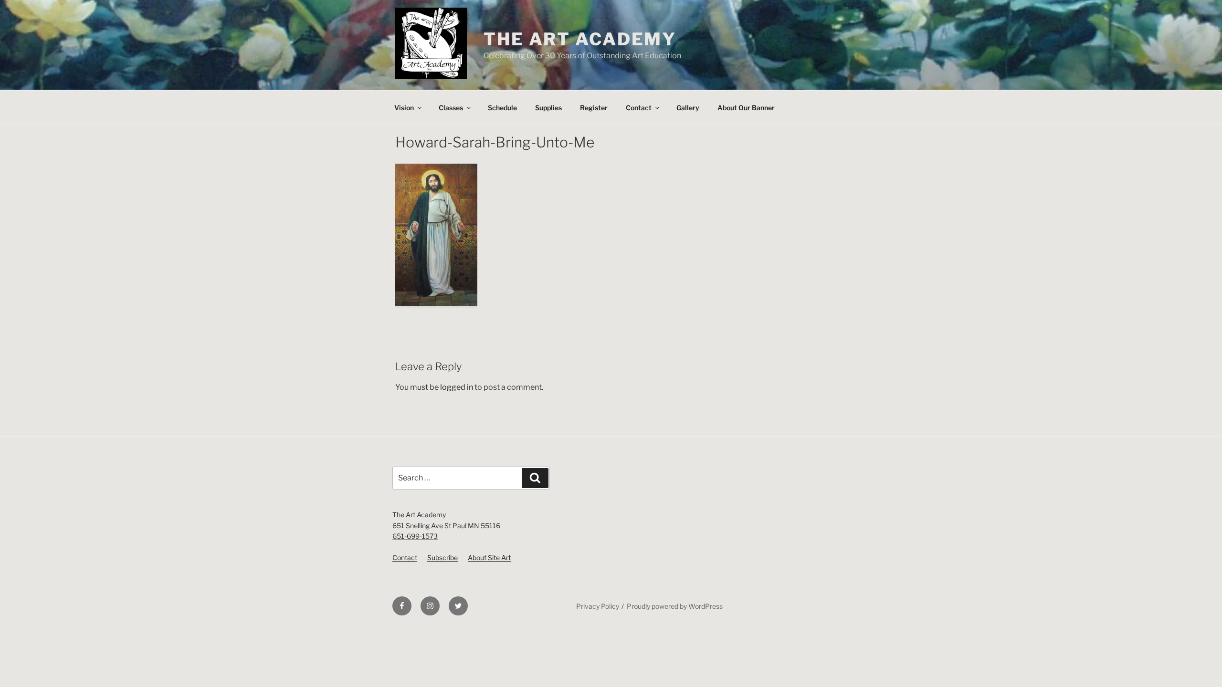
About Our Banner (746, 108)
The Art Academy (580, 39)
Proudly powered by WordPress (675, 606)
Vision (404, 108)
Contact (639, 108)
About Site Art (489, 557)
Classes (451, 108)
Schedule (502, 108)
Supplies (548, 108)
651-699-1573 (415, 536)
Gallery (687, 108)
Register (594, 108)
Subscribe (442, 557)
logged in (456, 387)
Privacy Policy (597, 606)
